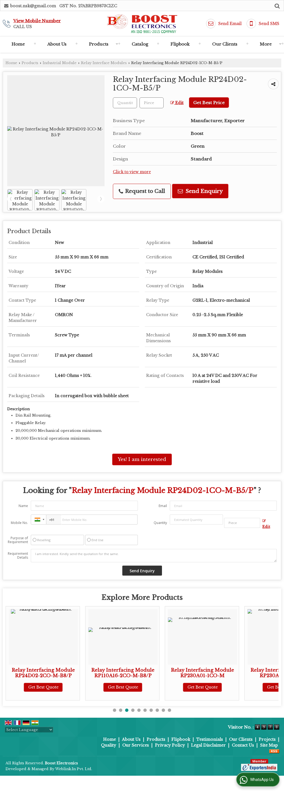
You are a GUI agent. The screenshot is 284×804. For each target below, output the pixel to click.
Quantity (160, 522)
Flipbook (180, 44)
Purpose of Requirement (18, 540)
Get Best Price (209, 102)
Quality (108, 745)
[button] (37, 20)
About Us (57, 44)
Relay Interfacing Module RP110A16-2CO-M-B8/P (66, 673)
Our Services (135, 745)
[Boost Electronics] (142, 23)
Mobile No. (19, 522)
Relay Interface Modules (104, 63)
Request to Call (144, 191)
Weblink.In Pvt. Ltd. (73, 769)
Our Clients (224, 44)
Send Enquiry (203, 191)
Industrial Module (60, 63)
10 (169, 710)
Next (101, 199)
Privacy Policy (170, 745)
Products (98, 44)
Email (163, 505)
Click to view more (132, 172)
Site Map (269, 745)
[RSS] (274, 750)
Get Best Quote (67, 687)
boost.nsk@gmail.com (33, 5)
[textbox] (152, 102)
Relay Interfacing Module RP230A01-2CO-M (225, 673)
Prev (10, 199)
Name (23, 505)
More (266, 44)
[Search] (276, 5)
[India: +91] (38, 520)
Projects (267, 739)
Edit (179, 102)
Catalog (140, 44)
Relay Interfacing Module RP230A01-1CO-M (146, 673)
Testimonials (209, 739)
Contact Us (243, 745)
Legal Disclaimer (208, 745)
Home (18, 44)
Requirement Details (18, 555)
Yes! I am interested (142, 459)
